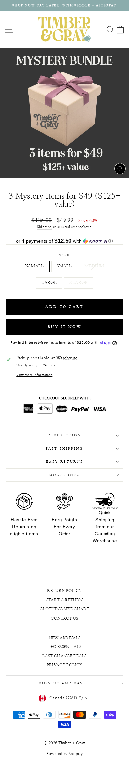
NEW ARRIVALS (65, 638)
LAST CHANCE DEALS (64, 656)
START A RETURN (64, 600)
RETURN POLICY (64, 591)
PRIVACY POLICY (65, 665)
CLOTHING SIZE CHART (64, 609)
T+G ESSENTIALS (65, 647)
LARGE (49, 283)
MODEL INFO (65, 475)
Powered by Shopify (64, 754)
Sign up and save (62, 683)
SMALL (64, 266)
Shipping (44, 227)
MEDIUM (94, 266)
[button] (64, 241)
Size (64, 255)
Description (64, 435)
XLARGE (78, 283)
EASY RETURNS (64, 461)
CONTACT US (64, 618)
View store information (34, 375)
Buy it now (64, 327)
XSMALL (34, 266)
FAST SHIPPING (64, 448)
